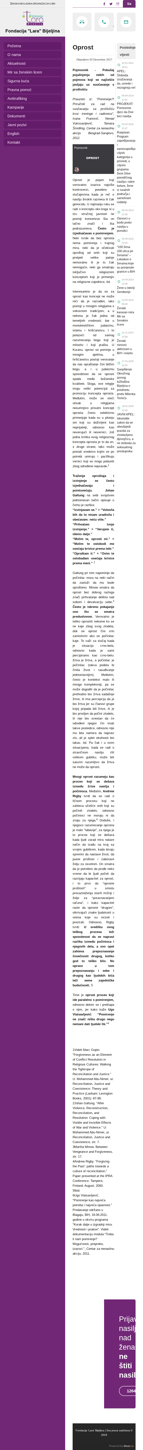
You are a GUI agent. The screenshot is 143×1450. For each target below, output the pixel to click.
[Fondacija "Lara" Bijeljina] (32, 17)
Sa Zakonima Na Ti (131, 11)
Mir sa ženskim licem (24, 72)
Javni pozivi (16, 125)
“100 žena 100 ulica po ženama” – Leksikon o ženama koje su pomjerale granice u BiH (126, 259)
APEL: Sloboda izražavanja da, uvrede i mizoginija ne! (126, 79)
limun (129, 1445)
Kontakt (13, 142)
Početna (14, 46)
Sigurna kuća (18, 81)
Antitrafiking (17, 98)
